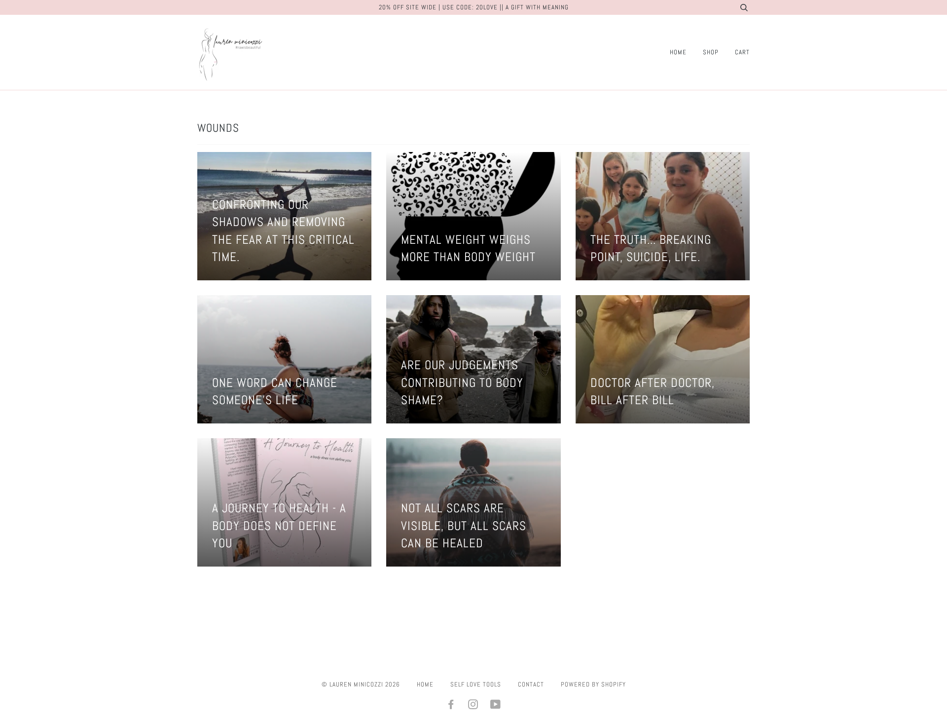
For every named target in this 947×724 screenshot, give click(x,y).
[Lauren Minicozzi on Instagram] (473, 706)
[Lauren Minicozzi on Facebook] (451, 706)
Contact (531, 684)
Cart (742, 52)
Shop (711, 52)
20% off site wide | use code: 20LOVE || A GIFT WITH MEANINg (474, 7)
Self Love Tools (475, 684)
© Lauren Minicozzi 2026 (361, 684)
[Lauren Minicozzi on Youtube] (495, 706)
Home (678, 52)
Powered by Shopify (593, 684)
